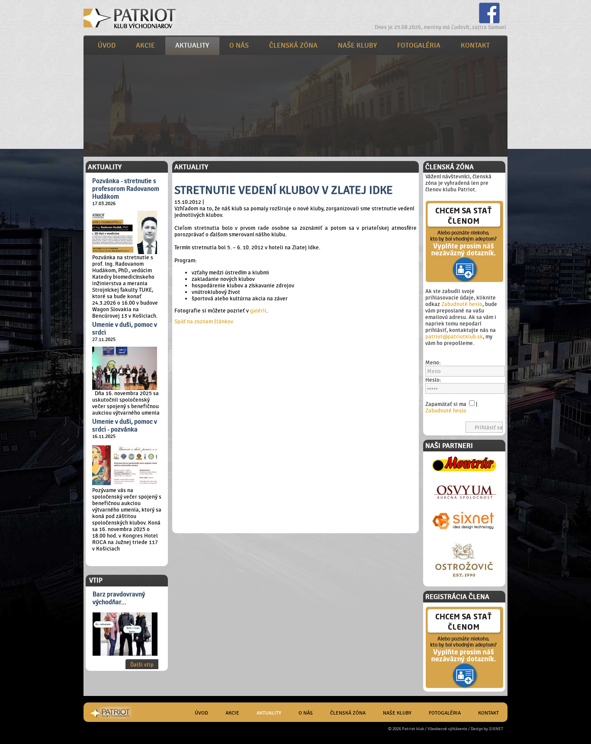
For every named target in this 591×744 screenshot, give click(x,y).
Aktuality (192, 45)
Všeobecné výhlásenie (447, 728)
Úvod (107, 45)
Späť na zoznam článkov (203, 321)
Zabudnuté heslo (461, 304)
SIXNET (496, 728)
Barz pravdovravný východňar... (119, 598)
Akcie (145, 45)
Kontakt (475, 45)
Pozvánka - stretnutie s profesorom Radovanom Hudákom (125, 188)
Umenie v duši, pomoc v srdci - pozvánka (124, 425)
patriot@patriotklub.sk (454, 336)
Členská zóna (293, 45)
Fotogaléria (418, 45)
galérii (258, 310)
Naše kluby (357, 45)
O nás (239, 45)
